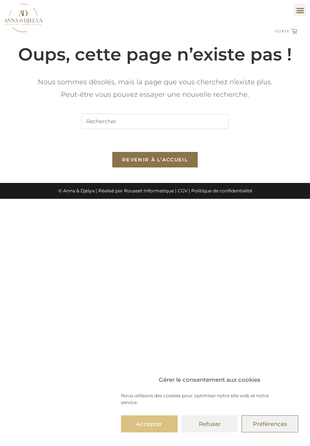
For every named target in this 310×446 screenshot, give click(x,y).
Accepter (149, 423)
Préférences (270, 423)
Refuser (210, 423)
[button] (300, 10)
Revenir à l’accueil (155, 159)
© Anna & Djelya (76, 191)
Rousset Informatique (149, 191)
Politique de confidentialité (221, 191)
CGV (183, 191)
